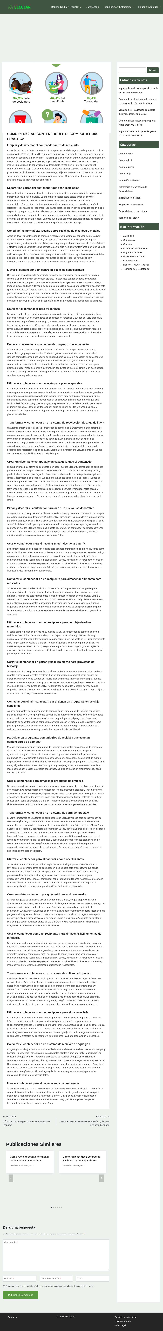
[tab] (51, 1207)
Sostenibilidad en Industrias (133, 211)
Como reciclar (126, 153)
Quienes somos (131, 260)
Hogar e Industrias (132, 252)
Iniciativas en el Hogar (130, 198)
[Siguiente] (101, 1178)
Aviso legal (128, 236)
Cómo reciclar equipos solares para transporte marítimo (26, 1121)
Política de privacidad (134, 256)
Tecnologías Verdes (129, 218)
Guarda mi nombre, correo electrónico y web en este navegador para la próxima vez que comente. (50, 1286)
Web (79, 1278)
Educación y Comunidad (135, 248)
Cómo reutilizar (126, 167)
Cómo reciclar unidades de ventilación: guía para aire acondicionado (84, 1121)
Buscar (152, 70)
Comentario (11, 1242)
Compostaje (92, 7)
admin (15, 1166)
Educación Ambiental (129, 180)
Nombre (9, 1278)
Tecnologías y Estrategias (136, 269)
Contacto (127, 244)
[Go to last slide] (11, 1178)
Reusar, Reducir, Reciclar (136, 264)
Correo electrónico (51, 1278)
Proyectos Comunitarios (131, 204)
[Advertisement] (81, 33)
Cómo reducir (125, 160)
